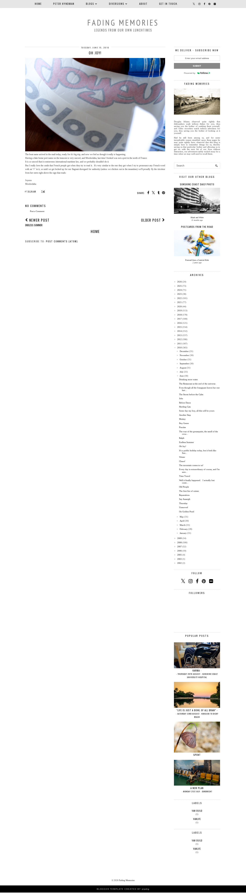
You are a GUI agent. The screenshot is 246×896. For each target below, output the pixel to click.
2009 (179, 538)
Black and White (197, 217)
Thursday (183, 503)
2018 (179, 315)
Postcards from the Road (197, 226)
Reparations (184, 495)
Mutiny (182, 419)
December (184, 351)
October (183, 359)
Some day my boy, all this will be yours (196, 411)
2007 (179, 546)
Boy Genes (184, 423)
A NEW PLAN (197, 789)
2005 (179, 555)
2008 (179, 542)
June (182, 376)
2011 (179, 343)
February (184, 529)
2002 (179, 563)
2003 (179, 559)
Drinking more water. (188, 379)
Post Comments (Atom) (62, 241)
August (183, 368)
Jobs (181, 398)
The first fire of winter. (189, 491)
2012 (179, 339)
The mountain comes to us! (191, 465)
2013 (179, 335)
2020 (179, 306)
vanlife (197, 819)
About (143, 4)
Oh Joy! (182, 446)
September (184, 363)
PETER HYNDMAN (63, 4)
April (182, 521)
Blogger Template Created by (123, 889)
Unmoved (183, 507)
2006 (179, 551)
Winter (182, 457)
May (182, 517)
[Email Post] (42, 191)
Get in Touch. (168, 4)
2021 (179, 302)
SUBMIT (197, 66)
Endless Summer (186, 442)
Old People (184, 487)
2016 (179, 323)
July (181, 372)
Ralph (181, 438)
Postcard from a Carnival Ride (197, 260)
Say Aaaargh (184, 499)
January (183, 533)
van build (197, 810)
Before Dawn (185, 403)
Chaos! (182, 461)
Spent (197, 754)
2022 (179, 298)
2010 (179, 347)
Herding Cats (185, 407)
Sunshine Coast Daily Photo (197, 184)
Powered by (189, 73)
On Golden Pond (186, 511)
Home (38, 4)
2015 (179, 327)
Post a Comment (37, 211)
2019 (179, 310)
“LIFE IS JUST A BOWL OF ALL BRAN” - (197, 713)
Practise (182, 427)
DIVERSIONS (116, 4)
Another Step (185, 415)
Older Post (151, 220)
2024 (179, 290)
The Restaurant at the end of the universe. (197, 384)
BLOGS (90, 4)
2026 (179, 282)
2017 (179, 319)
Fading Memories (123, 22)
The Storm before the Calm (191, 394)
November (184, 355)
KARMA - (197, 674)
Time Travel (184, 476)
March (182, 525)
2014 (179, 331)
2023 (179, 294)
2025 (179, 286)
